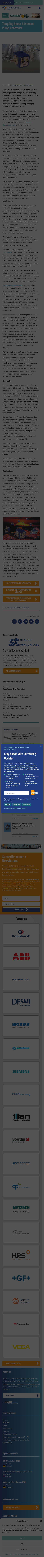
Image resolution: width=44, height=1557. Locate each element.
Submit (33, 793)
